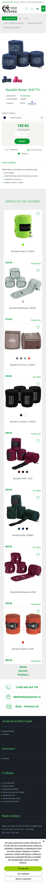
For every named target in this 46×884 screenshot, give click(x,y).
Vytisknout (24, 154)
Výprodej (23, 667)
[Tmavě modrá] (27, 471)
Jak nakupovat (9, 783)
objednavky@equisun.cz (27, 696)
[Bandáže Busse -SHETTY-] (23, 54)
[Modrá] (25, 358)
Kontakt (6, 734)
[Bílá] (25, 414)
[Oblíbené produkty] (31, 9)
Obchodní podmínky (11, 789)
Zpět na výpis (10, 19)
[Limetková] (23, 244)
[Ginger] (29, 358)
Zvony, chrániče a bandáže (14, 23)
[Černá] (21, 414)
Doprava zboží (8, 786)
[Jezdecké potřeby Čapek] (9, 8)
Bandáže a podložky (34, 23)
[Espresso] (17, 358)
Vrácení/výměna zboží (11, 798)
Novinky (6, 758)
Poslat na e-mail (36, 150)
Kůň (26, 19)
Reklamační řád (9, 795)
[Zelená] (19, 528)
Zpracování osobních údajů (13, 792)
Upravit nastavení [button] (23, 878)
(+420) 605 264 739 (9, 2)
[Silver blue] (23, 301)
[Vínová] (19, 471)
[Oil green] (21, 358)
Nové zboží (23, 670)
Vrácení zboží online (10, 801)
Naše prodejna (8, 731)
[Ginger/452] (23, 642)
